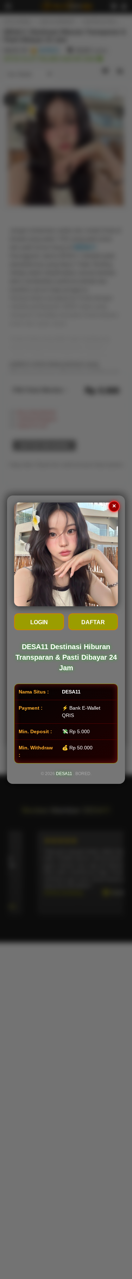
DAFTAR (93, 622)
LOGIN (39, 622)
